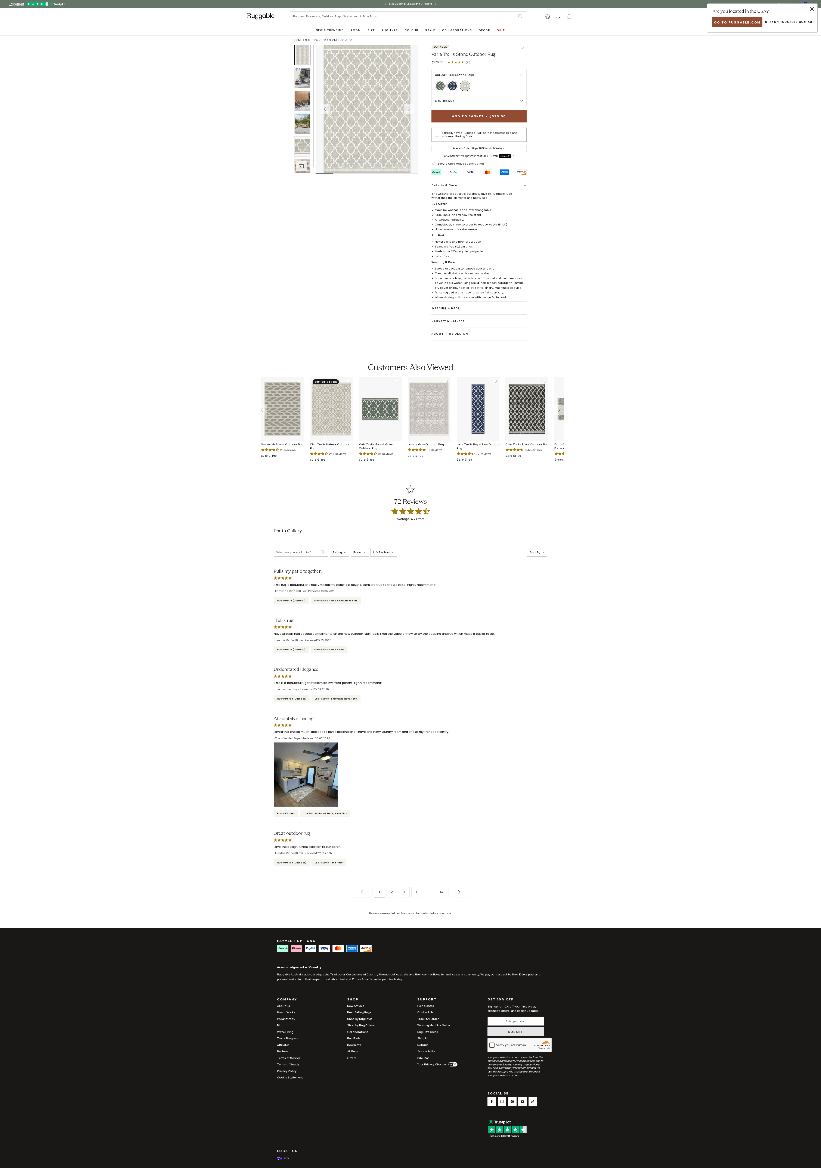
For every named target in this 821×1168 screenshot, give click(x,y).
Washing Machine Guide (433, 1025)
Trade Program (287, 1038)
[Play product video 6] (304, 169)
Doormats (354, 1045)
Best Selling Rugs (359, 1012)
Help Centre (425, 1006)
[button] (547, 17)
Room (356, 30)
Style (430, 30)
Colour (411, 30)
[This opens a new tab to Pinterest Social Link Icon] (512, 1101)
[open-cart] (569, 16)
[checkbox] (437, 135)
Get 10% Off (500, 999)
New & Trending (330, 30)
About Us (283, 1006)
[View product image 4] (304, 123)
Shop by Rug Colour (361, 1025)
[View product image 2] (304, 78)
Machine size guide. (508, 288)
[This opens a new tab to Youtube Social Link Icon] (522, 1101)
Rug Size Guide (427, 1032)
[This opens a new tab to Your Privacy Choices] (452, 1064)
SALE (501, 30)
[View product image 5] (304, 146)
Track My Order (428, 1019)
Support (427, 1000)
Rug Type (390, 30)
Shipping (423, 1038)
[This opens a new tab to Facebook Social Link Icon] (491, 1101)
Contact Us (425, 1012)
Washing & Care (445, 308)
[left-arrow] (380, 3)
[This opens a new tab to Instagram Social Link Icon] (502, 1101)
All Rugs (352, 1051)
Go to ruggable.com (737, 22)
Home (298, 40)
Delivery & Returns (448, 321)
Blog (280, 1025)
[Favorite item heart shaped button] (522, 47)
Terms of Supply (288, 1064)
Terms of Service (289, 1058)
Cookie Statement (290, 1077)
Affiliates (283, 1045)
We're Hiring (285, 1032)
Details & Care (444, 185)
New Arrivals (355, 1006)
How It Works (286, 1012)
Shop (352, 1000)
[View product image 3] (304, 101)
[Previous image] (325, 109)
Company (287, 1000)
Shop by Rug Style (360, 1019)
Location (287, 1151)
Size (371, 30)
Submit (516, 1032)
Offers (351, 1058)
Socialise (498, 1094)
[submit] (522, 16)
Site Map (423, 1058)
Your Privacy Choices (432, 1064)
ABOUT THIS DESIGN (449, 334)
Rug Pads (353, 1038)
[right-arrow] (440, 3)
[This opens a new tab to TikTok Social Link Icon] (533, 1101)
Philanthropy (286, 1019)
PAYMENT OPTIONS (296, 940)
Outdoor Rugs (315, 40)
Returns (422, 1045)
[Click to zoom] (367, 109)
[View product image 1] (304, 55)
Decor (484, 30)
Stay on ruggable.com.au (788, 22)
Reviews (282, 1051)
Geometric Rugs (340, 40)
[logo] (260, 16)
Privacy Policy (287, 1071)
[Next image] (409, 109)
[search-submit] (324, 552)
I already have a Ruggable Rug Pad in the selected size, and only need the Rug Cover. (479, 134)
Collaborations (457, 30)
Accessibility (426, 1051)
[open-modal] (812, 9)
